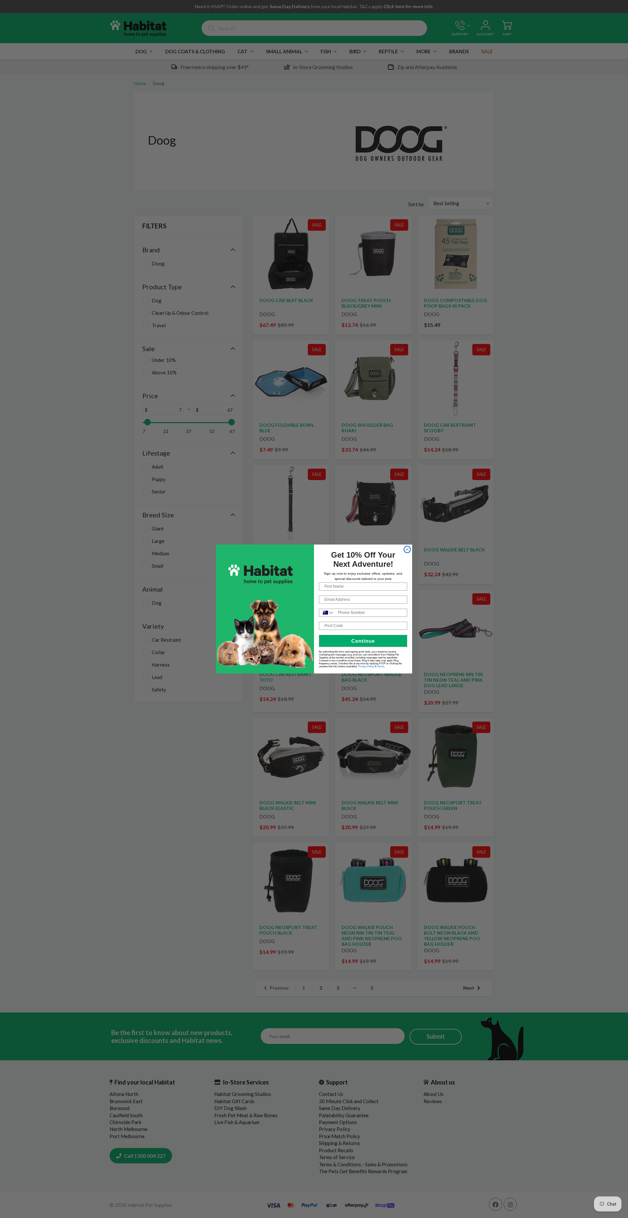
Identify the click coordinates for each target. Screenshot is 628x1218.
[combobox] (327, 613)
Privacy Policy (366, 666)
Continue (363, 641)
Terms (380, 666)
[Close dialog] (407, 549)
